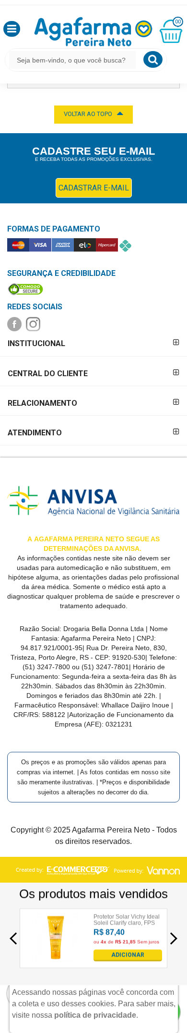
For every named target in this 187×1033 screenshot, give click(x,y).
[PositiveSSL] (25, 289)
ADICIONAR (127, 954)
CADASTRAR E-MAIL (93, 187)
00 (178, 22)
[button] (12, 29)
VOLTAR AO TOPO (88, 113)
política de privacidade (95, 1015)
